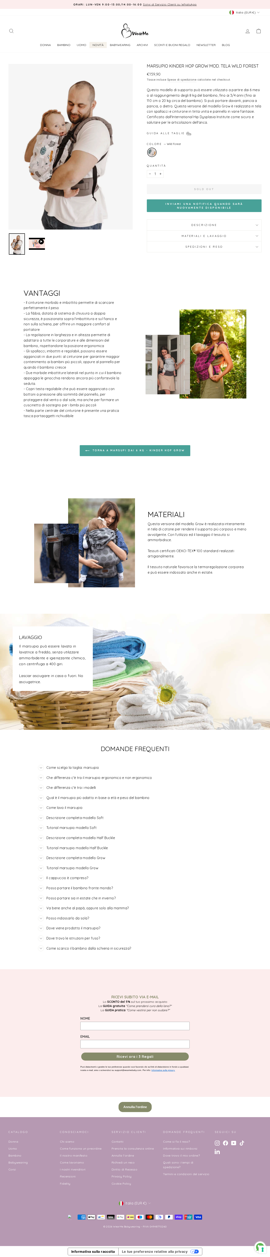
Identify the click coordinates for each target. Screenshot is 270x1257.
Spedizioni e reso (204, 246)
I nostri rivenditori (72, 1169)
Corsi (12, 1169)
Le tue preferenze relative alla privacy (155, 1251)
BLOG (226, 45)
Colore (164, 144)
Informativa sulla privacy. (163, 1070)
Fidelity (65, 1183)
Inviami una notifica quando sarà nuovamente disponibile (204, 205)
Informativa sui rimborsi (180, 1148)
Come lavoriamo (72, 1162)
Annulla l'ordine (123, 1155)
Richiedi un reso (123, 1162)
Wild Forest (152, 152)
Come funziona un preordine (80, 1148)
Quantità (156, 165)
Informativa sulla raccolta (93, 1251)
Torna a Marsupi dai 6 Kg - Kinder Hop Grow (138, 450)
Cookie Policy (121, 1183)
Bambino (63, 45)
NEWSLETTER (206, 45)
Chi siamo (67, 1141)
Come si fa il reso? (176, 1141)
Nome (85, 1018)
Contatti (117, 1141)
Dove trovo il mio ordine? (181, 1155)
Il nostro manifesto (73, 1155)
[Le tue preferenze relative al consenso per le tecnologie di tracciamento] (263, 1250)
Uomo (81, 45)
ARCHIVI (142, 45)
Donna (45, 45)
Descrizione (204, 225)
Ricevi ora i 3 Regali (135, 1056)
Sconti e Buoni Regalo (172, 45)
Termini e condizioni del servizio (186, 1174)
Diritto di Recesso (124, 1169)
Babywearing (120, 45)
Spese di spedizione (182, 79)
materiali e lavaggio (204, 236)
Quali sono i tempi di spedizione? (178, 1165)
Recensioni (68, 1176)
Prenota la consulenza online (133, 1148)
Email (85, 1036)
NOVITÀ (98, 45)
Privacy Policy (122, 1176)
